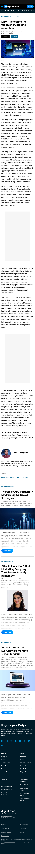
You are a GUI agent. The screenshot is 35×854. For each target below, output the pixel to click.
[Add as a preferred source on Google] (5, 36)
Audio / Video (5, 763)
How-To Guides (24, 769)
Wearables (23, 757)
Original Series (24, 772)
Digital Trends (9, 8)
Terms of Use (5, 836)
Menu (2, 6)
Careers (3, 824)
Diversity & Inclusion (7, 832)
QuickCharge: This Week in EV (10, 477)
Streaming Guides (25, 763)
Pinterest (24, 741)
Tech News (25, 477)
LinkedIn (29, 741)
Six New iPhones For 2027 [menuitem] (20, 11)
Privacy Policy (24, 824)
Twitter (11, 741)
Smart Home (5, 766)
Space (22, 760)
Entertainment (5, 769)
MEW (28, 72)
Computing (4, 757)
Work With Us (5, 828)
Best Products (24, 766)
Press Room (23, 828)
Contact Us (4, 783)
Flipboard (2, 745)
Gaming (3, 760)
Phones (3, 754)
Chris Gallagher (7, 32)
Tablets (22, 754)
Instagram (7, 741)
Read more (7, 551)
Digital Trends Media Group (9, 842)
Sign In (30, 6)
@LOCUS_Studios (8, 75)
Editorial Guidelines (7, 789)
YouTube (16, 741)
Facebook (2, 741)
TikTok (20, 741)
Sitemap (22, 832)
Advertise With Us (6, 786)
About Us (4, 779)
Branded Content (25, 785)
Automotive (5, 772)
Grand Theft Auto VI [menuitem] (6, 11)
